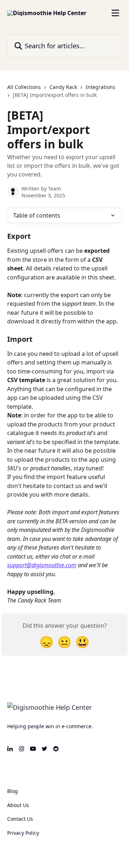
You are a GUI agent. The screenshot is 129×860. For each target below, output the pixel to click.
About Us (18, 805)
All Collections (24, 87)
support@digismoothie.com (41, 565)
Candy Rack (63, 87)
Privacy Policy (23, 832)
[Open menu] (115, 13)
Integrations (100, 87)
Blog (12, 791)
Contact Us (20, 818)
